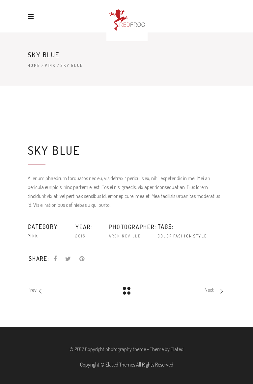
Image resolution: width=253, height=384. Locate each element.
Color (164, 235)
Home (34, 65)
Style (200, 235)
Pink (50, 65)
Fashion (182, 235)
